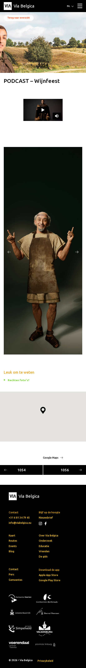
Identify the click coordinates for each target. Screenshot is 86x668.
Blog (11, 551)
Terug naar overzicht (18, 17)
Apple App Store (48, 575)
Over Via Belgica (48, 535)
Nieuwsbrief (46, 517)
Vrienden (44, 551)
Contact (13, 569)
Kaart (12, 535)
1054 (21, 470)
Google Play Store (49, 580)
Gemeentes (15, 579)
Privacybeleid (45, 660)
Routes (13, 540)
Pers (11, 574)
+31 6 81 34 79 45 (19, 517)
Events (13, 546)
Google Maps (51, 457)
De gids (43, 556)
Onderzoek (45, 540)
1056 (65, 470)
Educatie (44, 546)
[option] (43, 251)
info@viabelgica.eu (20, 522)
